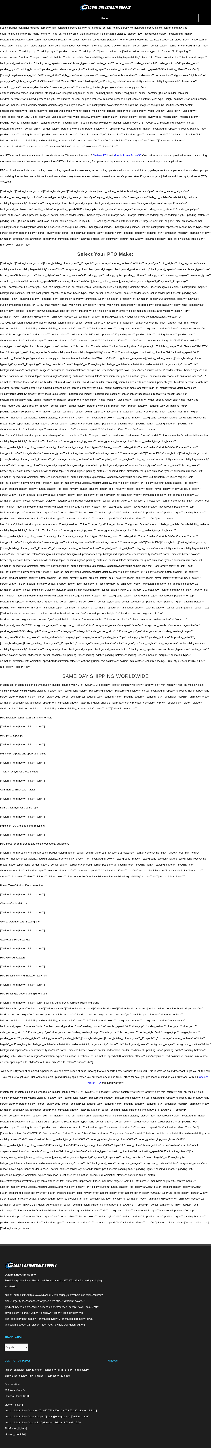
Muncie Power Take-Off (127, 155)
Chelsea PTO (100, 155)
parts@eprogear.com (59, 1416)
